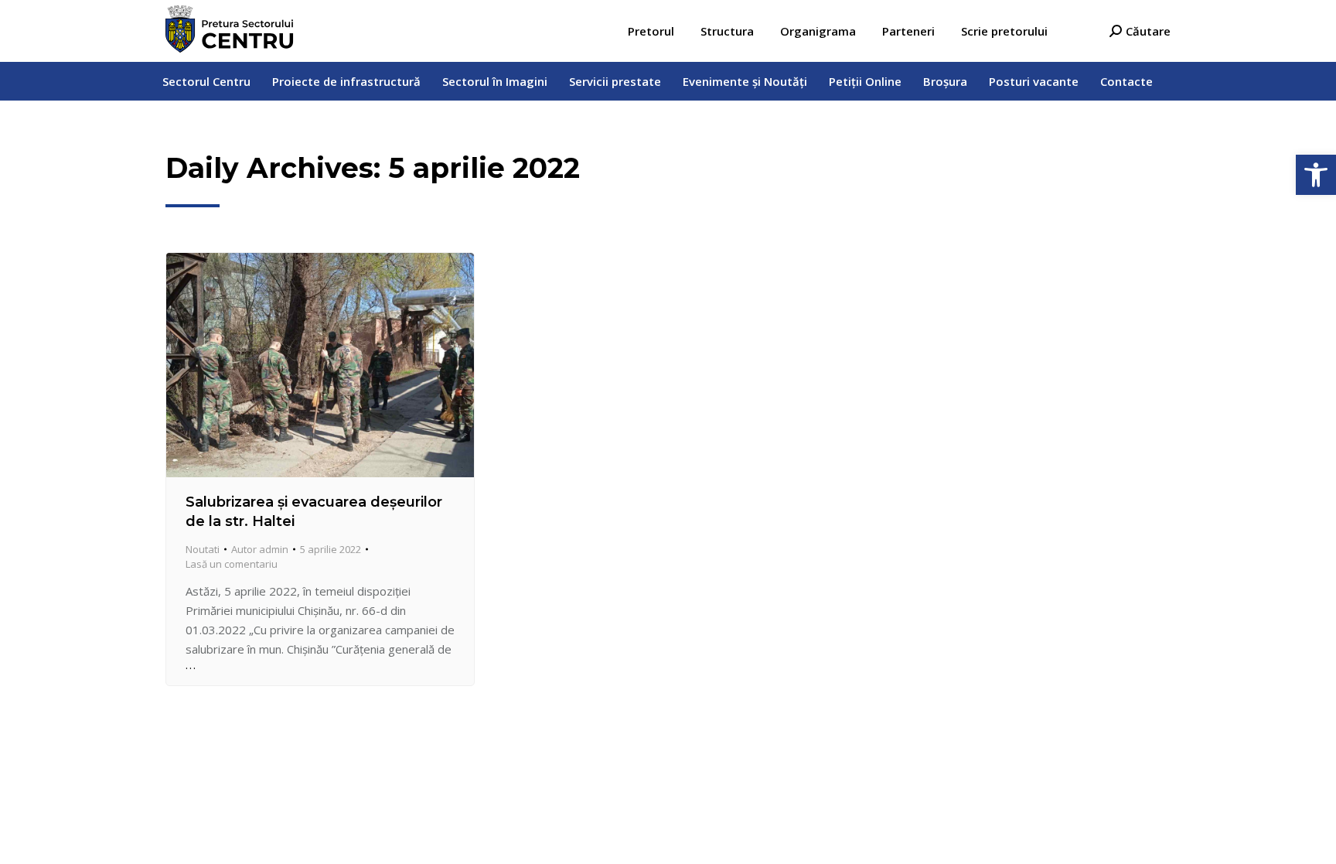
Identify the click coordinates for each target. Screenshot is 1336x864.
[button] (1316, 175)
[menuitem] (651, 31)
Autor (259, 549)
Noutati (203, 549)
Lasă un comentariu (232, 564)
